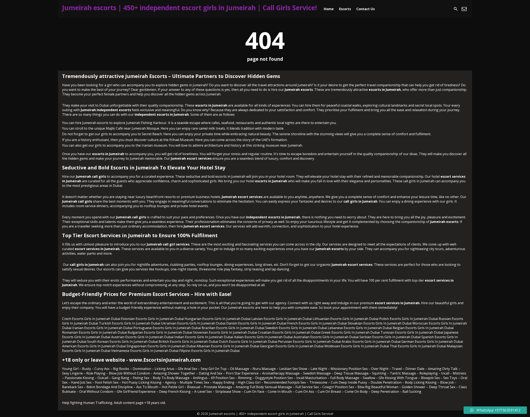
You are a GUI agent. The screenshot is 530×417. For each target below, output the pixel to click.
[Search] (455, 9)
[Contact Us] (464, 9)
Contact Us (365, 9)
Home (329, 9)
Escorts (345, 9)
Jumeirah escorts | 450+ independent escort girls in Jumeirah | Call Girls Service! (189, 7)
